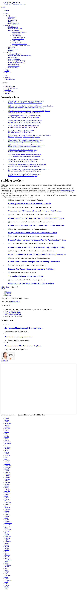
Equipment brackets (18, 39)
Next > (7, 287)
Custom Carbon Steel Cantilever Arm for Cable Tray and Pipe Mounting (36, 247)
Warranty (11, 18)
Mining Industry (13, 67)
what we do (11, 17)
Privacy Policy (12, 20)
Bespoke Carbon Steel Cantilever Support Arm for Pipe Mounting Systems (37, 240)
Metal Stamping (13, 27)
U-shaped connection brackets (21, 45)
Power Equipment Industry (16, 62)
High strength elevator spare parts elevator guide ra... (23, 166)
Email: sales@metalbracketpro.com (15, 4)
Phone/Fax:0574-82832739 (13, 313)
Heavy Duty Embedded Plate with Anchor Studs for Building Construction (37, 254)
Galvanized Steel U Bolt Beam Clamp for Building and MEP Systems (34, 211)
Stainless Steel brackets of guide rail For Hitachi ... (23, 161)
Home (6, 13)
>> (11, 287)
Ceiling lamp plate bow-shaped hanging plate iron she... (24, 112)
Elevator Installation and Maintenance (19, 55)
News (6, 69)
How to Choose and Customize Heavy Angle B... (23, 346)
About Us (7, 15)
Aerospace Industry (14, 66)
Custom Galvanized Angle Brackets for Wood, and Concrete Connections (36, 225)
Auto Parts (11, 47)
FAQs (10, 22)
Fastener (10, 50)
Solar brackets (16, 34)
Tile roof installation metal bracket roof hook (25, 276)
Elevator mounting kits (15, 29)
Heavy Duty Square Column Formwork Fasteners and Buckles (32, 233)
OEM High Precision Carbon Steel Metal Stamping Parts (25, 103)
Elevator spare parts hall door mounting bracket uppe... (24, 171)
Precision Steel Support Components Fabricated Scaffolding (31, 269)
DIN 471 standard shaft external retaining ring (21, 151)
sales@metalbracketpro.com (13, 314)
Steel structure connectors (19, 44)
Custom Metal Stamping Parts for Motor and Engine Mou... (25, 107)
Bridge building (13, 57)
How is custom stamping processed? (18, 337)
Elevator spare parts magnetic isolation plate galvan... (24, 137)
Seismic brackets (17, 42)
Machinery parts (13, 49)
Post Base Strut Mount (67, 190)
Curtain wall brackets (18, 37)
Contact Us (8, 72)
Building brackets (13, 30)
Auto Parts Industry (14, 59)
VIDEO (7, 71)
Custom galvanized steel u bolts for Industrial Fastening (29, 204)
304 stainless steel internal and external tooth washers (24, 156)
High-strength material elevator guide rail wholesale (23, 117)
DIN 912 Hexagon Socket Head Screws (20, 132)
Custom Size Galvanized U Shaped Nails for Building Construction (34, 262)
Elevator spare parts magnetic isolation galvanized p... (24, 142)
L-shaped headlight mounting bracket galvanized (22, 127)
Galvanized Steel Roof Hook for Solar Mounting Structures (31, 283)
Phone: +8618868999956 (12, 2)
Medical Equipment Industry (16, 61)
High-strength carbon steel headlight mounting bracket (24, 122)
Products (7, 25)
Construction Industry (14, 54)
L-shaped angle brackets (19, 32)
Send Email (4, 361)
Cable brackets (16, 35)
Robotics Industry (13, 64)
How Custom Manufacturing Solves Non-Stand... (23, 328)
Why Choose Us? (13, 23)
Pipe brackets (16, 40)
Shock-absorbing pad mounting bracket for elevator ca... (25, 146)
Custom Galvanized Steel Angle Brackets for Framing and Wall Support (36, 218)
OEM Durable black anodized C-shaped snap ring (23, 176)
